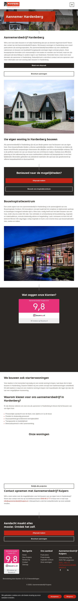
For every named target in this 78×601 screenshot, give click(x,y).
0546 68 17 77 (45, 499)
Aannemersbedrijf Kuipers (41, 585)
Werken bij (26, 560)
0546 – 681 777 (64, 562)
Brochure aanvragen (39, 74)
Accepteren (55, 596)
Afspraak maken (39, 180)
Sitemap (25, 564)
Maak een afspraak (39, 65)
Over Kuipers (27, 557)
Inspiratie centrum (47, 560)
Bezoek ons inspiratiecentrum (39, 189)
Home (24, 555)
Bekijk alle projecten (39, 486)
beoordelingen (33, 579)
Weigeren (70, 596)
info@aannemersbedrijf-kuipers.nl (16, 501)
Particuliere (45, 555)
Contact (25, 562)
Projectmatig (45, 557)
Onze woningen (46, 562)
